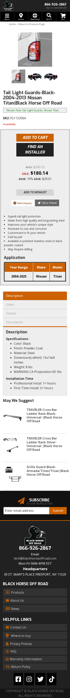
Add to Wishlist (35, 192)
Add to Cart (35, 137)
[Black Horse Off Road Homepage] (17, 6)
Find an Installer (35, 149)
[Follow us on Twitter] (40, 679)
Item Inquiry (24, 203)
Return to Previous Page (31, 24)
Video (10, 304)
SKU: (6, 118)
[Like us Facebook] (18, 679)
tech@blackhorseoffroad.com (35, 558)
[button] (49, 17)
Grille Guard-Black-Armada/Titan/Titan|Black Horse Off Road (48, 470)
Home (12, 24)
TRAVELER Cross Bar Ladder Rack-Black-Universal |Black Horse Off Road (44, 415)
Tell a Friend (49, 203)
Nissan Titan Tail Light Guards (24, 110)
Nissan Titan (51, 110)
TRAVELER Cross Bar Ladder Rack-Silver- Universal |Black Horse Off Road (44, 444)
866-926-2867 (35, 548)
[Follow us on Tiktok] (51, 679)
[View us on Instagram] (29, 679)
